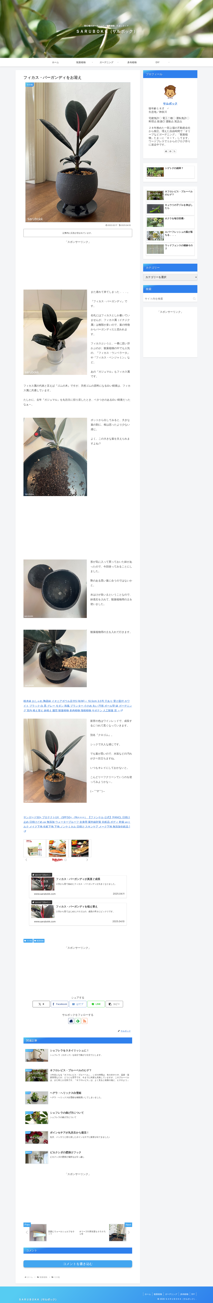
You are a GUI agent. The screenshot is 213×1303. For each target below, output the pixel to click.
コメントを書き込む (78, 1264)
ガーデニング (171, 1294)
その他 (29, 941)
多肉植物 (184, 1294)
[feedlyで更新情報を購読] (78, 1021)
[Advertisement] (77, 264)
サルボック (170, 103)
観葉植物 (40, 941)
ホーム (148, 1294)
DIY (193, 1294)
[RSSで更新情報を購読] (84, 1021)
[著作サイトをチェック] (71, 1021)
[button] (114, 1004)
